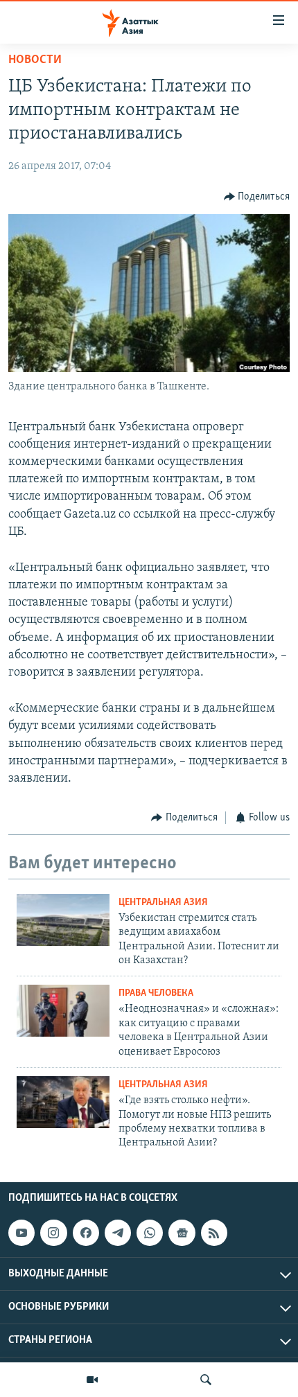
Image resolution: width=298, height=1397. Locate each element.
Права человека (156, 993)
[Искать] (206, 1379)
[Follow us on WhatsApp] (150, 1233)
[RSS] (214, 1233)
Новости (35, 60)
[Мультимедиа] (92, 1379)
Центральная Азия (163, 902)
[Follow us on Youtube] (21, 1233)
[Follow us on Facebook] (86, 1233)
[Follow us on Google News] (181, 1233)
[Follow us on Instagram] (53, 1233)
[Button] (257, 197)
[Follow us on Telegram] (118, 1233)
